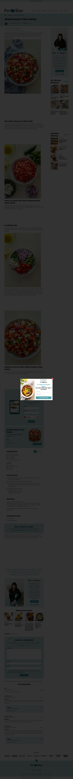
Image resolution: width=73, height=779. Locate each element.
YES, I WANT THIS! (43, 397)
